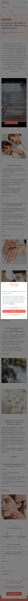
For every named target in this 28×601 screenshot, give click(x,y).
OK (14, 311)
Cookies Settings (14, 307)
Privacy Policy (11, 303)
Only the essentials (14, 314)
